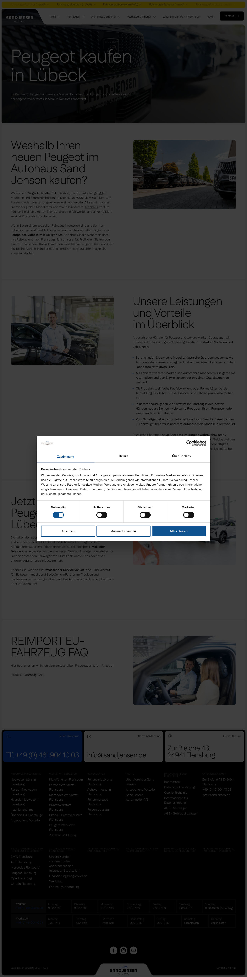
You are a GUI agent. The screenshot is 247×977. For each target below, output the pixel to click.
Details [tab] (123, 456)
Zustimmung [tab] (65, 456)
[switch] (101, 515)
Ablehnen (68, 531)
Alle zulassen (179, 531)
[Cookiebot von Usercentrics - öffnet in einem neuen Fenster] (189, 443)
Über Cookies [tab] (181, 456)
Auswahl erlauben (123, 531)
